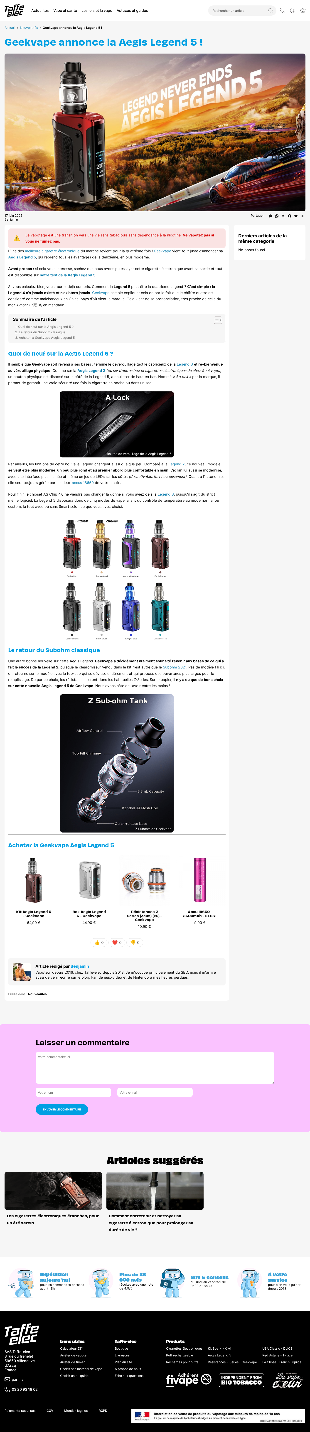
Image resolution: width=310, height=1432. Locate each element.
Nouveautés (29, 27)
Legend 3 (185, 364)
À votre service (278, 1276)
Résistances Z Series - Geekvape (232, 1362)
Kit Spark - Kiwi (219, 1348)
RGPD (103, 1410)
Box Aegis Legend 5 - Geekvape (89, 913)
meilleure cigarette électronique (52, 251)
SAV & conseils (210, 1276)
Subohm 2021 (174, 667)
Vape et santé (65, 10)
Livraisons (122, 1355)
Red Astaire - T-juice (277, 1355)
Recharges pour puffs (182, 1362)
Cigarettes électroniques (184, 1348)
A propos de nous (128, 1369)
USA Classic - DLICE (277, 1348)
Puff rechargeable (179, 1355)
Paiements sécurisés (20, 1410)
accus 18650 (83, 482)
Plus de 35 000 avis (132, 1277)
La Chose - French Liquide (281, 1362)
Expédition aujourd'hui (55, 1276)
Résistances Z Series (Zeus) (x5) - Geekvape (144, 915)
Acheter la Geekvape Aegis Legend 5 (47, 337)
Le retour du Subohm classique (42, 332)
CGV (50, 1410)
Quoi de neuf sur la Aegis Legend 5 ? (46, 327)
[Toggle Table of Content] (216, 320)
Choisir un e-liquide (74, 1376)
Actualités (40, 10)
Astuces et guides (132, 10)
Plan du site (123, 1362)
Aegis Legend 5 (22, 257)
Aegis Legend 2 (91, 370)
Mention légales (76, 1410)
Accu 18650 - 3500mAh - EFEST (200, 913)
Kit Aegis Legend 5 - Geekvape (33, 913)
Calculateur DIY (71, 1348)
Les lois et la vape (96, 10)
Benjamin (11, 219)
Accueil (10, 27)
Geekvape (162, 251)
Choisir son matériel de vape (81, 1369)
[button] (292, 10)
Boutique (121, 1348)
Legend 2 (177, 464)
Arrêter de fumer (72, 1362)
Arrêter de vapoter (74, 1355)
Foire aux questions (129, 1376)
